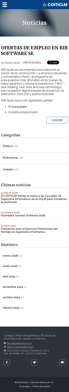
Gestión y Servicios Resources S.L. (37, 382)
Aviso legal (24, 386)
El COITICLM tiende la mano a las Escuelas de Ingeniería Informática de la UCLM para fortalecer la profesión (34, 199)
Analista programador (23, 112)
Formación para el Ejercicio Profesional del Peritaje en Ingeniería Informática (29, 230)
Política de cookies (41, 386)
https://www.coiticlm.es (20, 347)
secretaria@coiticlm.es (19, 343)
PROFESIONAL (32, 62)
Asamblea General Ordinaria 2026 (23, 215)
